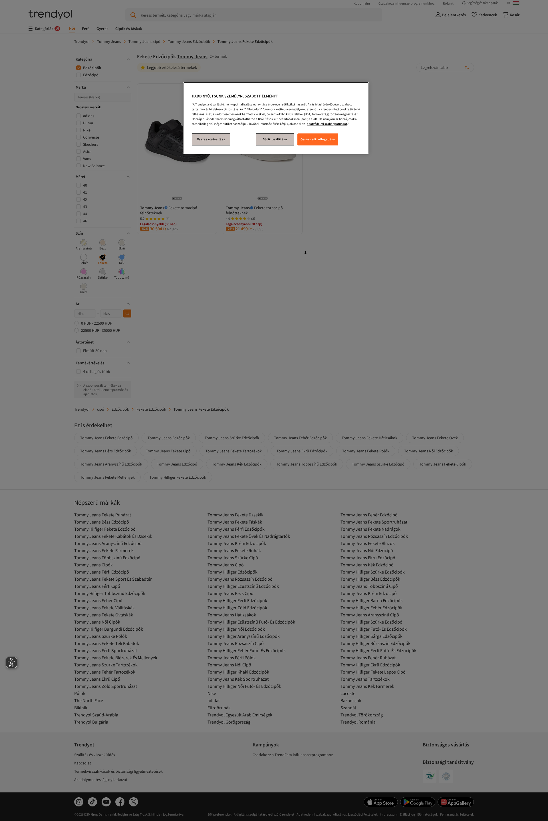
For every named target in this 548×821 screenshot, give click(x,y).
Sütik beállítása (275, 139)
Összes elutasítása (211, 139)
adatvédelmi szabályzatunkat (327, 124)
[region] (276, 118)
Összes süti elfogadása (318, 139)
